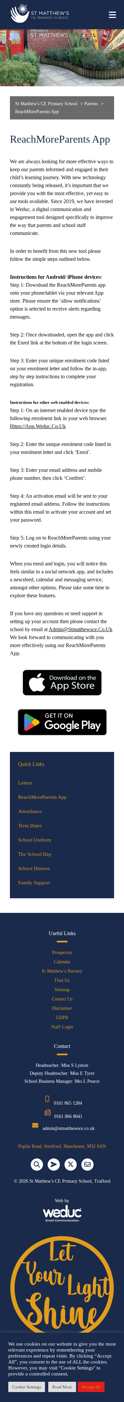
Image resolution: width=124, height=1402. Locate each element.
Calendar (62, 961)
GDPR (62, 1017)
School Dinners (34, 868)
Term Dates (30, 825)
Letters (25, 782)
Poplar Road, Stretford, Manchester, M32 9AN (62, 1146)
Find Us (62, 980)
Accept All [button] (91, 1386)
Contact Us (62, 998)
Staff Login (62, 1026)
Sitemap (62, 989)
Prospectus (62, 952)
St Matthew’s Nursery (62, 971)
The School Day (35, 854)
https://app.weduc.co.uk (38, 426)
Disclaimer (62, 1008)
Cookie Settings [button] (26, 1386)
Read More (62, 1386)
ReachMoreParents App (42, 797)
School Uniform (34, 840)
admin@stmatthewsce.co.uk (80, 629)
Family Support (34, 882)
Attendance (30, 811)
